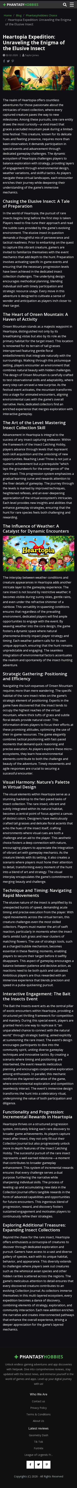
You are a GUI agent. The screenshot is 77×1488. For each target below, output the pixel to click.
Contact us (38, 1401)
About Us (38, 1421)
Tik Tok (38, 1441)
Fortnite (38, 1448)
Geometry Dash (38, 1435)
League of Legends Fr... (38, 1455)
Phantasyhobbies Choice (41, 15)
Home (8, 15)
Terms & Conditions (38, 1414)
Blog (19, 15)
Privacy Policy (38, 1408)
